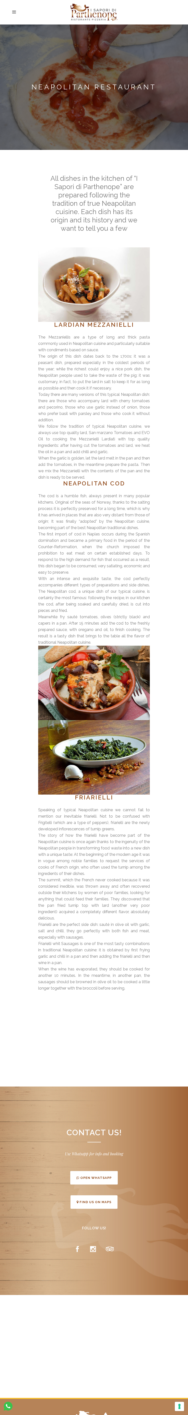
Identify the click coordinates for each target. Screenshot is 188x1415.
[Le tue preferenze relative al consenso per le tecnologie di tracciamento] (179, 1406)
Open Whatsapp (95, 1178)
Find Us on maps (95, 1202)
